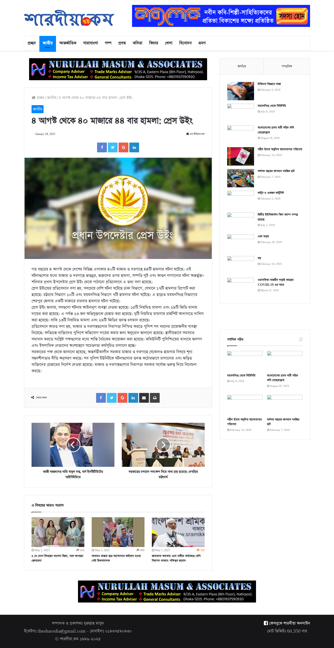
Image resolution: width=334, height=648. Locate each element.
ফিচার (153, 43)
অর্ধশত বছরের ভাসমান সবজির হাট (276, 171)
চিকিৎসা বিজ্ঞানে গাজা (269, 84)
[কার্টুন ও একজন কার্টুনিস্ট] (240, 200)
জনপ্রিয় (242, 66)
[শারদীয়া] (69, 18)
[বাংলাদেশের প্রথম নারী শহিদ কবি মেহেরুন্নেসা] (240, 134)
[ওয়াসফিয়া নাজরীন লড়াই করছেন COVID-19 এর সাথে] (240, 287)
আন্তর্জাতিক (67, 43)
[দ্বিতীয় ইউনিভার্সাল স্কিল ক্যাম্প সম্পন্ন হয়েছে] (240, 221)
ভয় (259, 258)
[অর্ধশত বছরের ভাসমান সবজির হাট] (240, 178)
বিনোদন (185, 43)
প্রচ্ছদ (32, 43)
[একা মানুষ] (240, 243)
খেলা (168, 43)
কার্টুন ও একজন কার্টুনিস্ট (271, 193)
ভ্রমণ (202, 43)
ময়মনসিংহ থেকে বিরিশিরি (272, 106)
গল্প (108, 43)
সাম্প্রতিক (287, 66)
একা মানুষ (263, 236)
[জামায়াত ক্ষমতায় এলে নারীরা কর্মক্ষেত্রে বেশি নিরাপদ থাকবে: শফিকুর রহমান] (178, 532)
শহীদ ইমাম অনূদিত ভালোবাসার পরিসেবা (280, 149)
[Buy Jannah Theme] (221, 15)
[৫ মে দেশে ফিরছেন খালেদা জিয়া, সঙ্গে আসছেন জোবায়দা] (58, 532)
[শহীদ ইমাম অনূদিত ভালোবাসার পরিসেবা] (240, 156)
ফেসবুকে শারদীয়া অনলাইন (289, 623)
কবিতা (137, 43)
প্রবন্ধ (122, 43)
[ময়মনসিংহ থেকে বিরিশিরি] (240, 113)
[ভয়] (240, 265)
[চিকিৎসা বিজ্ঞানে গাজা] (240, 91)
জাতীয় (48, 43)
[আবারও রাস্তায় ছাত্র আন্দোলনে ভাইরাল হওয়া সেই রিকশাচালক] (118, 532)
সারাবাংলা (90, 43)
